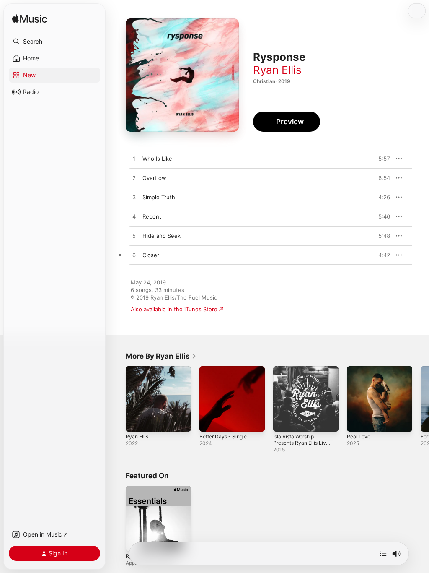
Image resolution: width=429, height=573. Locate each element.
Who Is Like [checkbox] (157, 158)
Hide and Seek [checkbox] (161, 235)
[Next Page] (420, 399)
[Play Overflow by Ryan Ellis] (134, 178)
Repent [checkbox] (151, 216)
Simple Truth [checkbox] (158, 197)
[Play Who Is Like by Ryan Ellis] (134, 159)
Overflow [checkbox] (154, 178)
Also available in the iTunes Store (174, 309)
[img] (29, 19)
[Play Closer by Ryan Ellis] (134, 255)
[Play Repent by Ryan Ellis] (134, 217)
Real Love (358, 436)
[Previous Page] (117, 399)
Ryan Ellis (277, 69)
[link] (161, 356)
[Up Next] (383, 554)
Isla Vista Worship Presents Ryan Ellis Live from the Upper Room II (301, 445)
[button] (54, 41)
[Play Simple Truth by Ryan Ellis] (134, 197)
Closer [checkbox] (150, 255)
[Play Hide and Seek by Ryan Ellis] (134, 236)
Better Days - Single (223, 436)
